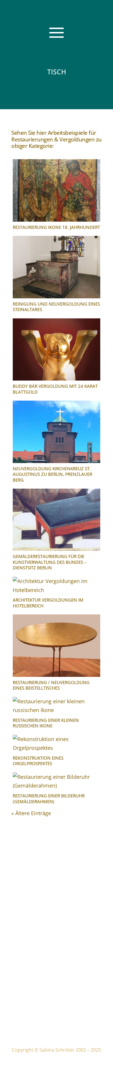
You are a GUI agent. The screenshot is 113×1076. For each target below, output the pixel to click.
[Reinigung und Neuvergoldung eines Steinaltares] (56, 267)
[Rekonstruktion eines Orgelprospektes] (56, 743)
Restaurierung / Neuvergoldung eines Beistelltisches (51, 685)
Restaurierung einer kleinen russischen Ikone (46, 723)
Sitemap (24, 1029)
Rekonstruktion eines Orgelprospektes (38, 761)
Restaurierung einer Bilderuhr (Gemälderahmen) (49, 798)
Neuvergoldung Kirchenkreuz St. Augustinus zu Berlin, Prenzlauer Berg (52, 474)
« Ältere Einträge (31, 813)
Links (20, 1020)
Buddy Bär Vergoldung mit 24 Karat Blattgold (55, 389)
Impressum (27, 998)
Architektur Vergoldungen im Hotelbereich (48, 603)
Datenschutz (29, 1007)
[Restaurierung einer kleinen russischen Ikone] (56, 706)
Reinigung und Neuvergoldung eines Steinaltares (56, 307)
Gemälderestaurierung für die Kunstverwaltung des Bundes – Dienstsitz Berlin (50, 562)
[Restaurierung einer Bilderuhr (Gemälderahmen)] (56, 781)
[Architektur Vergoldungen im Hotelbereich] (56, 585)
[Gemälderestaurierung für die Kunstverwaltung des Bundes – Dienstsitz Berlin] (56, 520)
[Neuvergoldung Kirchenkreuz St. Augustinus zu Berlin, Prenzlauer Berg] (56, 432)
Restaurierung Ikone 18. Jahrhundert (56, 227)
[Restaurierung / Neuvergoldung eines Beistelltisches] (56, 645)
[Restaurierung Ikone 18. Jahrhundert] (56, 190)
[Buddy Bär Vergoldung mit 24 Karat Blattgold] (56, 349)
